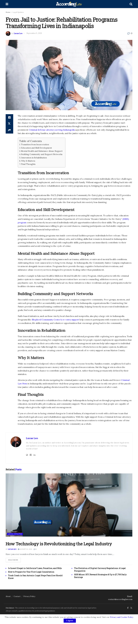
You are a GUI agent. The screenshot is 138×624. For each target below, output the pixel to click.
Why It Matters (28, 161)
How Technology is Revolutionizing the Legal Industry (59, 543)
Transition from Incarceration (35, 144)
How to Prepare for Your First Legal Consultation (31, 572)
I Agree (69, 620)
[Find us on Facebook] (127, 608)
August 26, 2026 (25, 549)
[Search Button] (131, 4)
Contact (17, 596)
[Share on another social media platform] (9, 130)
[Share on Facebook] (9, 117)
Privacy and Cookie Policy (121, 617)
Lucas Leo (18, 33)
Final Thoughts (28, 164)
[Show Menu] (7, 4)
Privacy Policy (29, 596)
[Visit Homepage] (69, 4)
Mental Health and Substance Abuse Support (42, 151)
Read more (14, 560)
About (8, 596)
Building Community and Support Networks (41, 154)
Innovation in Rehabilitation (34, 157)
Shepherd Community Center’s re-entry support (55, 319)
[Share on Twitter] (9, 124)
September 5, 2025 (34, 33)
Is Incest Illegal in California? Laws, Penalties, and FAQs (35, 568)
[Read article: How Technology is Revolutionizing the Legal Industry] (69, 505)
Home (8, 12)
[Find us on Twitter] (131, 608)
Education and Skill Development (36, 148)
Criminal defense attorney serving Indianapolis (51, 130)
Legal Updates (18, 12)
